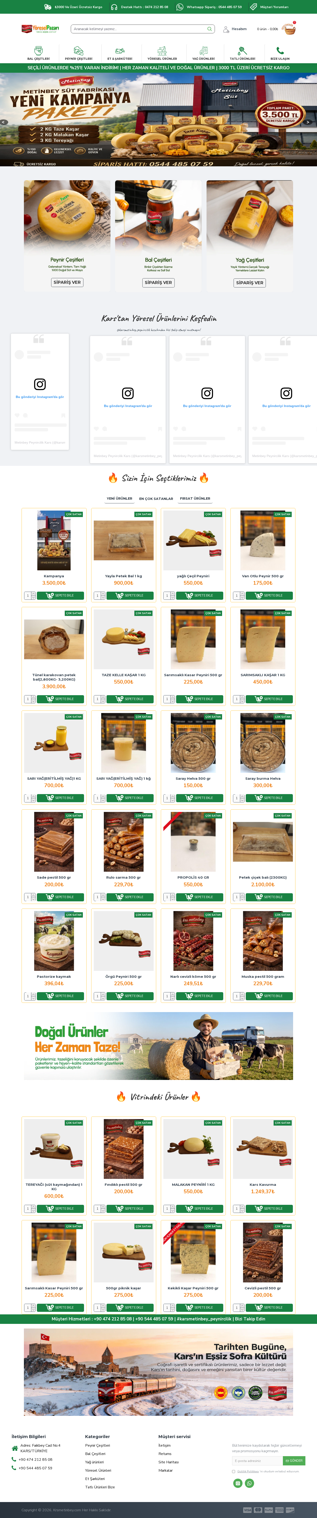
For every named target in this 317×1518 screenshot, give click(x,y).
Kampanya (54, 576)
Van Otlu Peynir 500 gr (263, 576)
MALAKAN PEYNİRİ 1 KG (193, 1184)
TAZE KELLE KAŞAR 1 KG (124, 675)
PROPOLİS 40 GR (193, 877)
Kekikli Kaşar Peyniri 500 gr (193, 1288)
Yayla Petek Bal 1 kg (123, 576)
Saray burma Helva (263, 778)
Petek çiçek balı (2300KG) (263, 877)
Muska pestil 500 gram (263, 976)
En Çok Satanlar (156, 499)
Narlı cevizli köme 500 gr (193, 976)
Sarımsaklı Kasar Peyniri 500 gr (193, 675)
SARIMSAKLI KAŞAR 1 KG (263, 675)
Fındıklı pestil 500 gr (123, 1184)
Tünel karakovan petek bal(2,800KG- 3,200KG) (54, 677)
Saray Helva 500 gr (193, 778)
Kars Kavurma (263, 1184)
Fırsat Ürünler (195, 498)
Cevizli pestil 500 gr (263, 1288)
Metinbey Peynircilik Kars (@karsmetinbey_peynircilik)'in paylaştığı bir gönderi (151, 456)
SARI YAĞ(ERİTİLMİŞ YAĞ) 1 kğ (123, 778)
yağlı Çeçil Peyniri (193, 576)
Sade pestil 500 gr (54, 877)
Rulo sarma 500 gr (123, 877)
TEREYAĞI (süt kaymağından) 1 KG (54, 1186)
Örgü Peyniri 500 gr (123, 976)
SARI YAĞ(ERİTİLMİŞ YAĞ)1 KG (54, 778)
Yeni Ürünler (119, 498)
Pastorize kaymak (54, 976)
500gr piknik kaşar (123, 1288)
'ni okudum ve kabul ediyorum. (268, 1471)
